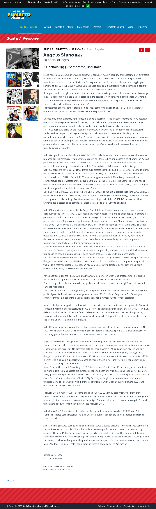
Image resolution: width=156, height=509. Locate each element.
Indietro (10, 480)
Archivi (47, 26)
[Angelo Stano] (22, 58)
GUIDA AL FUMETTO (55, 49)
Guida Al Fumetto (29, 26)
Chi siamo (142, 26)
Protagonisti (83, 26)
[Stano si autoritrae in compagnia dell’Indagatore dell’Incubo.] (31, 113)
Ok (88, 6)
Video (130, 26)
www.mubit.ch (115, 506)
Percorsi (97, 26)
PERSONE (77, 49)
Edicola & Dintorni (64, 26)
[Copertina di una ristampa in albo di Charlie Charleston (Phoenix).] (31, 96)
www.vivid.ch (144, 506)
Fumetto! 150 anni (115, 26)
